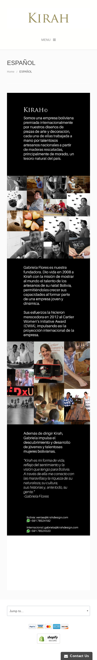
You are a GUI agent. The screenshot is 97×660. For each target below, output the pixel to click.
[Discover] (64, 627)
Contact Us (78, 656)
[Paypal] (32, 627)
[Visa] (40, 627)
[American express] (56, 627)
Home (10, 71)
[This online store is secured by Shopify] (48, 638)
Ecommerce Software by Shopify (71, 651)
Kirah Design (24, 651)
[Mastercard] (48, 627)
